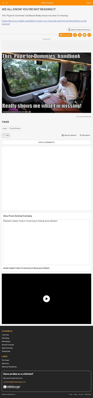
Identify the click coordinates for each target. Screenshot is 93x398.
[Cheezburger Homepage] (46, 387)
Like (7, 135)
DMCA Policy (87, 394)
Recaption (86, 135)
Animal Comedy (47, 3)
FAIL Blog (5, 338)
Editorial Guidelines (9, 367)
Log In (89, 3)
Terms (70, 394)
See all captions (70, 135)
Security (81, 394)
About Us (5, 363)
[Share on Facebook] (75, 35)
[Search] (6, 2)
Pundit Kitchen (15, 128)
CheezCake (6, 351)
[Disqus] (46, 179)
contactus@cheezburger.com (14, 382)
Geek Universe (7, 348)
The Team (5, 360)
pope (5, 128)
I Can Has (5, 335)
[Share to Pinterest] (84, 35)
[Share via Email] (89, 35)
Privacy (75, 394)
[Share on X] (80, 35)
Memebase (6, 341)
